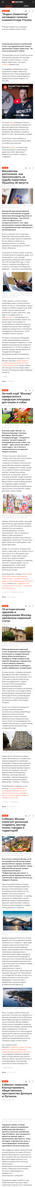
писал (12, 147)
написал (5, 64)
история (5, 802)
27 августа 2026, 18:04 (8, 405)
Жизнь (26, 6)
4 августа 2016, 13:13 (8, 23)
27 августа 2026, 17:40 (8, 834)
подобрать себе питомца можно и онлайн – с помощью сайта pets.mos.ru (17, 585)
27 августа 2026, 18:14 (8, 186)
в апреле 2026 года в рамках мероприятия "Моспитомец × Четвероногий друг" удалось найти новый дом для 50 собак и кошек (17, 578)
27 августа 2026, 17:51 (8, 624)
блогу (11, 122)
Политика (8, 6)
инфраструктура (7, 1067)
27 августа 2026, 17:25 (8, 1099)
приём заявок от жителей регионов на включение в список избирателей (15, 363)
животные (6, 592)
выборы (5, 376)
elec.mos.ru (10, 317)
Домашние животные (17, 592)
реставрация (14, 802)
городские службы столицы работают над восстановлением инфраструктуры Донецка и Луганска (16, 1049)
